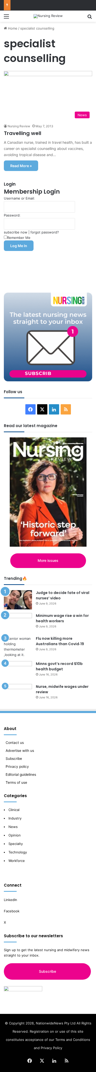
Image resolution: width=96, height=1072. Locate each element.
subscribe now (15, 232)
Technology (17, 852)
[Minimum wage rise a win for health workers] (18, 622)
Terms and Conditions (72, 1040)
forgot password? (44, 232)
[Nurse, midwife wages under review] (18, 693)
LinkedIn (10, 900)
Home (12, 28)
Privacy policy (17, 766)
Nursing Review (19, 126)
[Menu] (6, 18)
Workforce (16, 861)
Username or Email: (19, 198)
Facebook (12, 911)
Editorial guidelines (21, 774)
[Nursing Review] (48, 16)
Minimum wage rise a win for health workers (62, 618)
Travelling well (22, 133)
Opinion (14, 835)
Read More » (21, 166)
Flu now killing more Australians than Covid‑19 (60, 641)
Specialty (15, 844)
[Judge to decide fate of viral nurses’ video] (18, 599)
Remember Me (18, 238)
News (13, 827)
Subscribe (14, 758)
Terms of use (16, 782)
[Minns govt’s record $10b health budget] (18, 670)
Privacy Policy (51, 1048)
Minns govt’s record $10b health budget (59, 666)
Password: (12, 215)
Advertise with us (20, 751)
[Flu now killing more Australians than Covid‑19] (18, 646)
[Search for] (89, 18)
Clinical (14, 810)
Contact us (15, 743)
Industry (15, 818)
